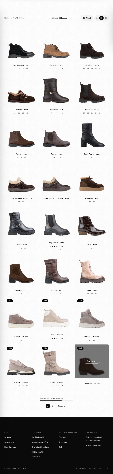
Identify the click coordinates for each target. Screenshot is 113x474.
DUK (61, 447)
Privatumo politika (93, 445)
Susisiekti (36, 456)
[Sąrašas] (106, 18)
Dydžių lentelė (38, 437)
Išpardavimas (10, 447)
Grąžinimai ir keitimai (40, 447)
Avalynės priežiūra (40, 442)
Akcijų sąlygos (38, 452)
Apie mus (63, 442)
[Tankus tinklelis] (101, 18)
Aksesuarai (9, 442)
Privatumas (81, 468)
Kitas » (61, 406)
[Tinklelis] (97, 18)
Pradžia (8, 18)
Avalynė (7, 437)
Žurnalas (62, 437)
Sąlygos (92, 468)
